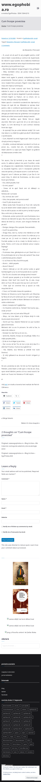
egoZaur (17, 732)
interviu (18, 736)
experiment (31, 732)
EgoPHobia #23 (6, 713)
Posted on (9, 38)
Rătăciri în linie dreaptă (29, 423)
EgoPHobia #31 (6, 721)
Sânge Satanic (8, 418)
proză (35, 38)
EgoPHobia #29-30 (27, 717)
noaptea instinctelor (8, 672)
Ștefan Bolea (6, 756)
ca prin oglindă (24, 705)
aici (6, 384)
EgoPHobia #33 (27, 721)
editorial (24, 709)
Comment (5, 479)
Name (4, 499)
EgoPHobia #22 (33, 709)
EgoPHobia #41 (28, 729)
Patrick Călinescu (17, 744)
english (23, 732)
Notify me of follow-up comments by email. (18, 526)
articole (16, 705)
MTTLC (29, 740)
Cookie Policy (6, 774)
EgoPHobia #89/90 (7, 732)
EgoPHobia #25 (27, 713)
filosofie (5, 736)
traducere (22, 752)
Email (4, 508)
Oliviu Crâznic (6, 744)
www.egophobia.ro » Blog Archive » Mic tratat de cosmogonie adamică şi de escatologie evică (20, 446)
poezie (25, 744)
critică (17, 709)
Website (4, 517)
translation (30, 752)
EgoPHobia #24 (28, 38)
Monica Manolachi (20, 740)
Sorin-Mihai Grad (24, 748)
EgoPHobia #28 (16, 717)
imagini (11, 736)
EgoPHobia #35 (16, 725)
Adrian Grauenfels (7, 705)
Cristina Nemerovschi (8, 709)
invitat (24, 736)
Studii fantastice (7, 752)
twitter (4, 692)
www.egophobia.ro (16, 7)
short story (14, 748)
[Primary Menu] (37, 8)
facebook (4, 695)
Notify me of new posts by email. (14, 532)
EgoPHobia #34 (6, 725)
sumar (15, 752)
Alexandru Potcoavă (13, 42)
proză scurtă (6, 748)
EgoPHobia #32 (16, 721)
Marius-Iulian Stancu (8, 740)
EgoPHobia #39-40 (17, 729)
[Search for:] (20, 645)
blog (3, 688)
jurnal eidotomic (7, 675)
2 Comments (6, 45)
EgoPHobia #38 (6, 729)
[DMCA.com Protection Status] (7, 765)
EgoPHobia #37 (27, 725)
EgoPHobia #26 (6, 717)
